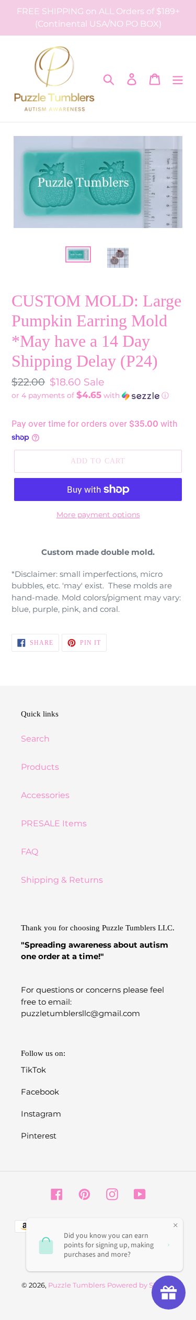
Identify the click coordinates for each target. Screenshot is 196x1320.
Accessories (45, 795)
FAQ (29, 852)
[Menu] (177, 78)
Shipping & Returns (62, 880)
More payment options (98, 514)
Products (40, 767)
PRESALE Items (54, 823)
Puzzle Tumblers (76, 1285)
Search (35, 739)
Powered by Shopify (141, 1285)
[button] (98, 395)
